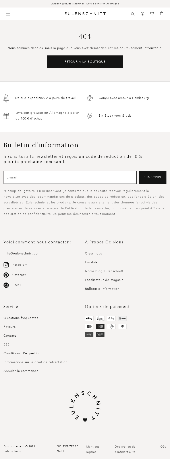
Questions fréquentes (21, 318)
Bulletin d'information (102, 289)
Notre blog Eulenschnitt (104, 271)
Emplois (91, 262)
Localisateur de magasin (104, 280)
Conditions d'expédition (23, 353)
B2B (7, 344)
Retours (10, 327)
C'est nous (93, 253)
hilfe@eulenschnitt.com (22, 253)
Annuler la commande (21, 371)
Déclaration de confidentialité (125, 449)
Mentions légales (92, 449)
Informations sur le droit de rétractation (36, 362)
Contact (10, 336)
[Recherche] (132, 14)
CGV (163, 446)
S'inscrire (153, 177)
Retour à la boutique (85, 62)
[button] (132, 14)
